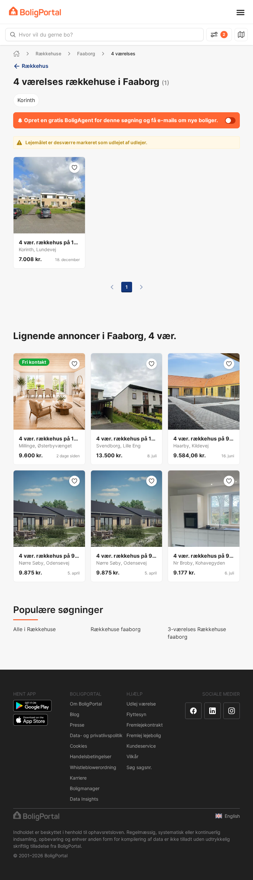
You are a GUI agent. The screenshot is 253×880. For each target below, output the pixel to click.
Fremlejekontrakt (144, 725)
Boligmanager (84, 788)
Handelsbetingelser (90, 756)
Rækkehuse (48, 53)
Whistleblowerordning (93, 767)
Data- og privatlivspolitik (96, 735)
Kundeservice (141, 746)
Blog (74, 714)
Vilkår (132, 756)
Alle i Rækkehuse (34, 629)
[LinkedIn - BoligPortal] (212, 711)
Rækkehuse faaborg (116, 629)
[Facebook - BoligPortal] (193, 711)
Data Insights (84, 799)
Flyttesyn (136, 714)
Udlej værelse (141, 704)
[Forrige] (112, 287)
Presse (77, 725)
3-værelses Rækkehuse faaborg (197, 633)
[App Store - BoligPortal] (30, 720)
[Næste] (141, 287)
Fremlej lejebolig (143, 735)
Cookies (78, 746)
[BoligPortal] (35, 12)
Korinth (26, 100)
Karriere (78, 778)
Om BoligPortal (86, 704)
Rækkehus (35, 66)
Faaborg (86, 53)
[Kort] (241, 34)
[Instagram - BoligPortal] (231, 711)
